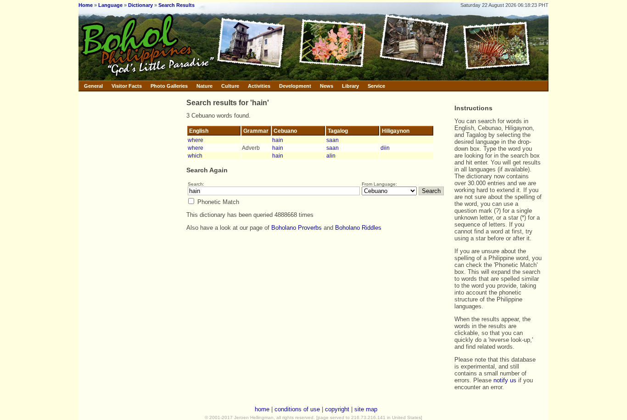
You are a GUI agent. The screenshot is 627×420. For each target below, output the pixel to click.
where (195, 140)
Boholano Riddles (358, 227)
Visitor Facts (127, 86)
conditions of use (297, 409)
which (195, 156)
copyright (337, 409)
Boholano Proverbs (296, 227)
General (93, 86)
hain (277, 140)
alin (331, 156)
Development (295, 86)
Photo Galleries (169, 86)
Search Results (176, 5)
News (326, 86)
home (262, 409)
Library (350, 86)
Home (85, 5)
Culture (230, 86)
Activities (259, 86)
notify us (504, 380)
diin (385, 148)
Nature (204, 86)
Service (376, 86)
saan (332, 140)
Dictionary (140, 5)
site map (365, 409)
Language (110, 5)
